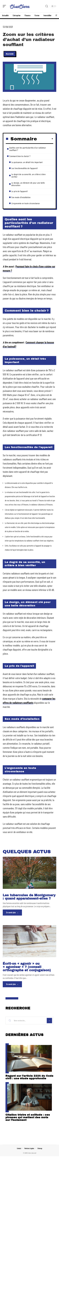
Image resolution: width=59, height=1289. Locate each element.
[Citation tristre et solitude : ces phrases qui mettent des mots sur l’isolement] (29, 1097)
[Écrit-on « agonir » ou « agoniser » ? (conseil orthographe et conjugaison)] (29, 941)
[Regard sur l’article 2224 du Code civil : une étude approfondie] (29, 1058)
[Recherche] (47, 6)
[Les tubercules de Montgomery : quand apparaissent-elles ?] (29, 873)
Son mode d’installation (21, 197)
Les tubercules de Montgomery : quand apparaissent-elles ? (29, 896)
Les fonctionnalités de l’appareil (24, 168)
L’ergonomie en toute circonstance (25, 203)
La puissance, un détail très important (27, 162)
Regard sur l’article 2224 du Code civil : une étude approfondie (29, 1077)
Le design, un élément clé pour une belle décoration (28, 183)
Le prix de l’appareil (19, 191)
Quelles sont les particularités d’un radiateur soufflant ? (27, 148)
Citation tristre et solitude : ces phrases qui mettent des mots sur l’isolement (27, 1117)
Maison (10, 54)
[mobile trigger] (5, 6)
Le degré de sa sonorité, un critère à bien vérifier (28, 175)
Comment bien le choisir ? (19, 156)
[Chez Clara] (19, 6)
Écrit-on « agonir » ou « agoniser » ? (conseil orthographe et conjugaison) (27, 967)
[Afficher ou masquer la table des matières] (45, 139)
